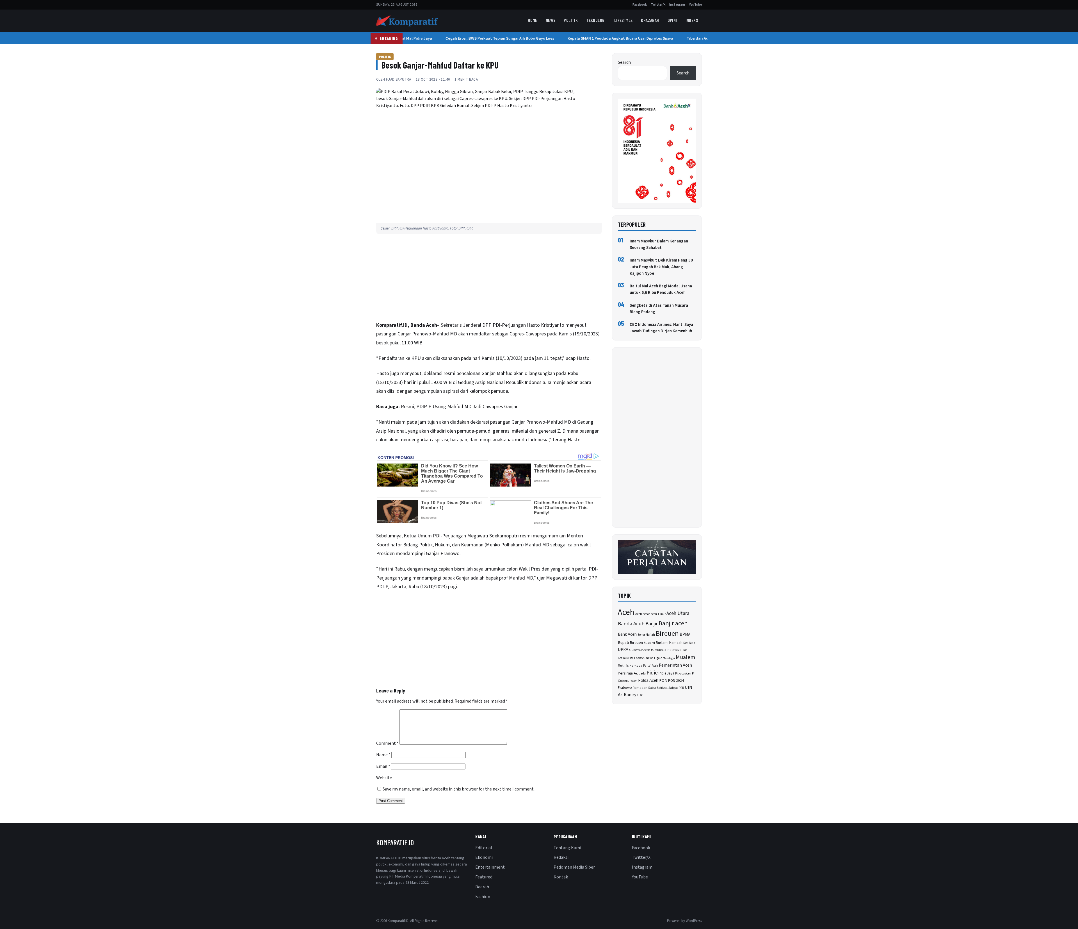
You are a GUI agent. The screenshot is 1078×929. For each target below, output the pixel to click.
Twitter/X (658, 4)
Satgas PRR (676, 687)
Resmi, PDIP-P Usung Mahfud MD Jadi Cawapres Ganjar (459, 406)
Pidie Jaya (666, 673)
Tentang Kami (567, 848)
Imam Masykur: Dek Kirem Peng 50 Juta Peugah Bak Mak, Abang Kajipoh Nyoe (661, 266)
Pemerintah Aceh (675, 665)
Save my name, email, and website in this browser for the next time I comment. (459, 789)
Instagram (677, 4)
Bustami (649, 642)
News (551, 20)
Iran (685, 650)
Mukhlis (623, 665)
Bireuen (667, 634)
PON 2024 (676, 680)
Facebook (639, 4)
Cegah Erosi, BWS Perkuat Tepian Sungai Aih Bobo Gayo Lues (492, 38)
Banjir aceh (673, 623)
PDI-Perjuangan (509, 325)
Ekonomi (484, 857)
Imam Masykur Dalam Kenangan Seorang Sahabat (659, 244)
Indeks (692, 20)
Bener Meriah (646, 634)
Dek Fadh (689, 643)
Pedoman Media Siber (574, 867)
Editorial (483, 848)
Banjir (651, 623)
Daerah (482, 887)
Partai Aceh (650, 666)
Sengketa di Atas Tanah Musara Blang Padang (659, 309)
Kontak (561, 877)
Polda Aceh (648, 680)
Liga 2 (658, 658)
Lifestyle (623, 20)
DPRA (623, 650)
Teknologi (596, 20)
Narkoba (635, 665)
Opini (672, 20)
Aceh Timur (658, 614)
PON (663, 680)
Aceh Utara (677, 613)
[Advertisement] (489, 279)
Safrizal (662, 687)
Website (384, 778)
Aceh (626, 612)
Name (383, 755)
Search (624, 62)
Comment (387, 743)
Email (383, 766)
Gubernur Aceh (639, 650)
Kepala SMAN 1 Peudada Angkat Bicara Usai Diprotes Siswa (612, 38)
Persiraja (625, 673)
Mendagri (669, 658)
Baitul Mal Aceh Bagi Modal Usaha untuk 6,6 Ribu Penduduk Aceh (661, 289)
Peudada (640, 673)
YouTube (695, 4)
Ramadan (640, 687)
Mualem (685, 657)
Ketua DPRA (625, 658)
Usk (640, 695)
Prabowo (625, 687)
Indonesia (674, 649)
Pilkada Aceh (683, 673)
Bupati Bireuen (630, 643)
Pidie (652, 673)
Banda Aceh (631, 624)
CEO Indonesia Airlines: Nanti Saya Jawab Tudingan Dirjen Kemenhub (661, 328)
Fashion (482, 897)
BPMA (685, 634)
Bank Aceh (627, 634)
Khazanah (650, 20)
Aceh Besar (642, 614)
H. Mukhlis (658, 649)
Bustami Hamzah (669, 642)
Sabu (652, 687)
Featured (483, 877)
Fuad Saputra (398, 79)
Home (532, 20)
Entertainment (490, 867)
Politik (571, 20)
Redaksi (561, 857)
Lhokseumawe (643, 658)
